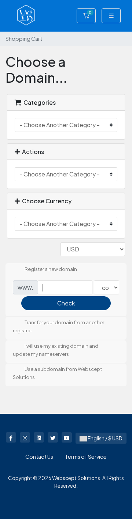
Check (66, 303)
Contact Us (39, 456)
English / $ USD (104, 438)
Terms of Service (86, 456)
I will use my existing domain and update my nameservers (55, 350)
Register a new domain (51, 269)
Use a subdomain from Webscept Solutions (57, 373)
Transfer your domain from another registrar (58, 327)
